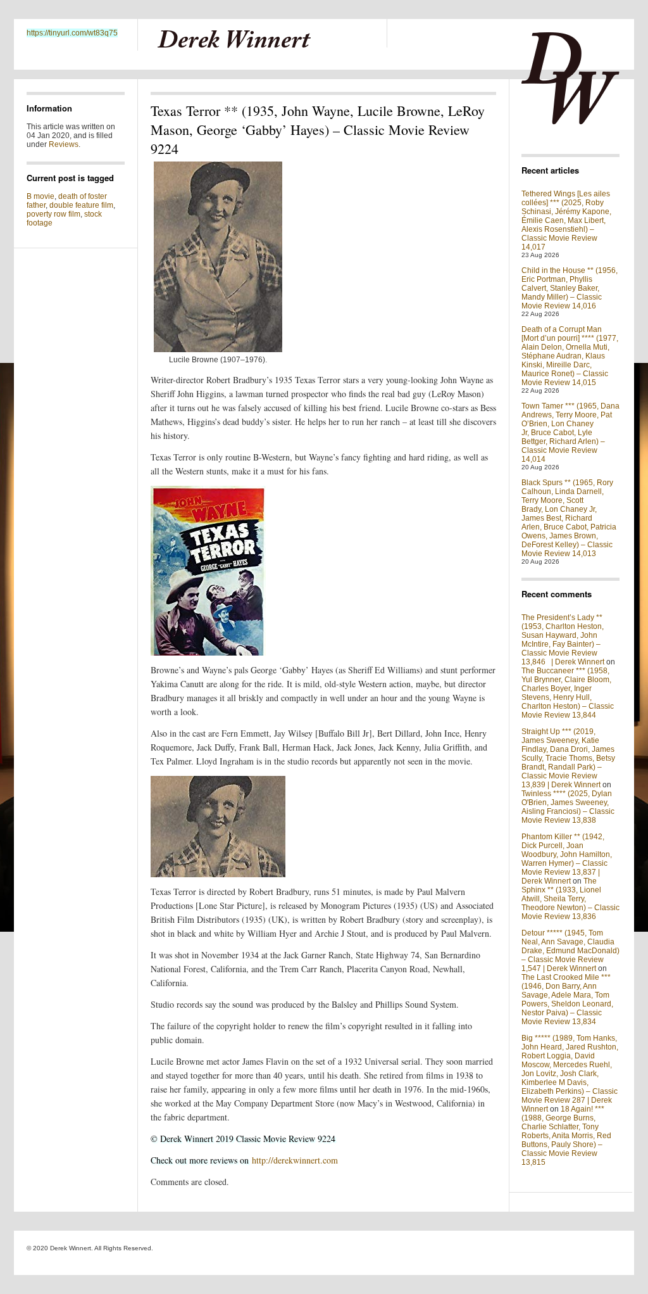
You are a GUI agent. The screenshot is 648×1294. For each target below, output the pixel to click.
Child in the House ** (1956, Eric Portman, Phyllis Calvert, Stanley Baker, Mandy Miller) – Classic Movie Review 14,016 (569, 288)
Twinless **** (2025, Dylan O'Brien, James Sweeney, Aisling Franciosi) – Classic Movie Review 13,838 (567, 807)
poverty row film (53, 214)
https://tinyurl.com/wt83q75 (72, 33)
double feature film (81, 205)
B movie (40, 196)
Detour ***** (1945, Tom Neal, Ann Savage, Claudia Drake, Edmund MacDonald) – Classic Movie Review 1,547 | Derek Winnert (570, 951)
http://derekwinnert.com (295, 1160)
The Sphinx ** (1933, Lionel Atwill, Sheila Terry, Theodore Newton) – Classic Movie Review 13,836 (570, 899)
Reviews (63, 144)
